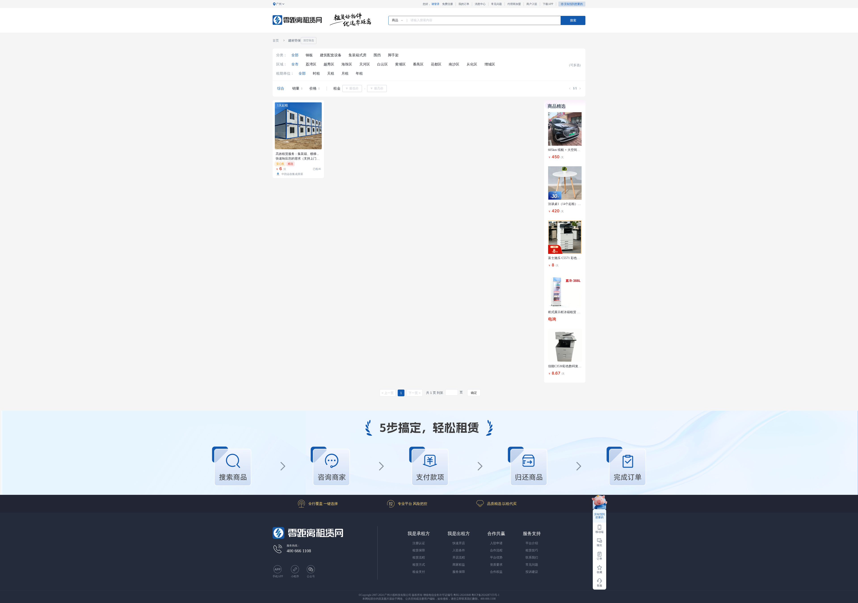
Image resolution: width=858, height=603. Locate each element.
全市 (295, 64)
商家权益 (458, 564)
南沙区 (454, 64)
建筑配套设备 (330, 55)
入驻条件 (458, 550)
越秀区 (329, 64)
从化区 (472, 64)
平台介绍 (532, 543)
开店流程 (458, 557)
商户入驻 (531, 4)
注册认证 (418, 543)
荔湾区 (311, 64)
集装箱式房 (357, 55)
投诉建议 (532, 571)
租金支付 (418, 571)
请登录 (435, 4)
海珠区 (346, 64)
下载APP (548, 4)
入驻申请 (496, 543)
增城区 (489, 64)
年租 (359, 73)
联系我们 (532, 557)
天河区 (364, 64)
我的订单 (463, 4)
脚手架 (393, 55)
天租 (330, 73)
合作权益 (496, 571)
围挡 (377, 55)
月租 (345, 73)
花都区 (436, 64)
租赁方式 (418, 564)
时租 (316, 73)
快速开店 (458, 543)
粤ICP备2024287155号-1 (485, 595)
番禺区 (418, 64)
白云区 (382, 64)
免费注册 (447, 4)
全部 (295, 55)
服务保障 (458, 571)
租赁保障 (418, 550)
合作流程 (496, 550)
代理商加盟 (514, 4)
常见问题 (496, 4)
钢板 (309, 55)
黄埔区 (400, 64)
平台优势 (496, 557)
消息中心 (480, 4)
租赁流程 (418, 557)
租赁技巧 (532, 550)
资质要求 (496, 564)
